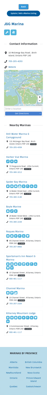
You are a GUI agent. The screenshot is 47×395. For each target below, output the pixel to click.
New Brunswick (33, 367)
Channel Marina (15, 288)
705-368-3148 (15, 197)
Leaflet (21, 105)
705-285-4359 (15, 147)
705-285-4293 (15, 61)
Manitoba (13, 367)
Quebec (13, 386)
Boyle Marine (13, 206)
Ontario (13, 378)
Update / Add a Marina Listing (23, 13)
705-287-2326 (15, 304)
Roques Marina (15, 231)
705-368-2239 (15, 222)
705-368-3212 (15, 172)
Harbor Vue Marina (17, 157)
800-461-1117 (15, 279)
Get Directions (22, 113)
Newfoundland (13, 372)
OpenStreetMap (30, 105)
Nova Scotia (33, 372)
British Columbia (33, 362)
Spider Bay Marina (16, 181)
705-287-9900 (15, 247)
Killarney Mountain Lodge (21, 313)
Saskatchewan (33, 386)
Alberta (13, 362)
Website (12, 67)
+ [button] (39, 97)
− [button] (39, 100)
